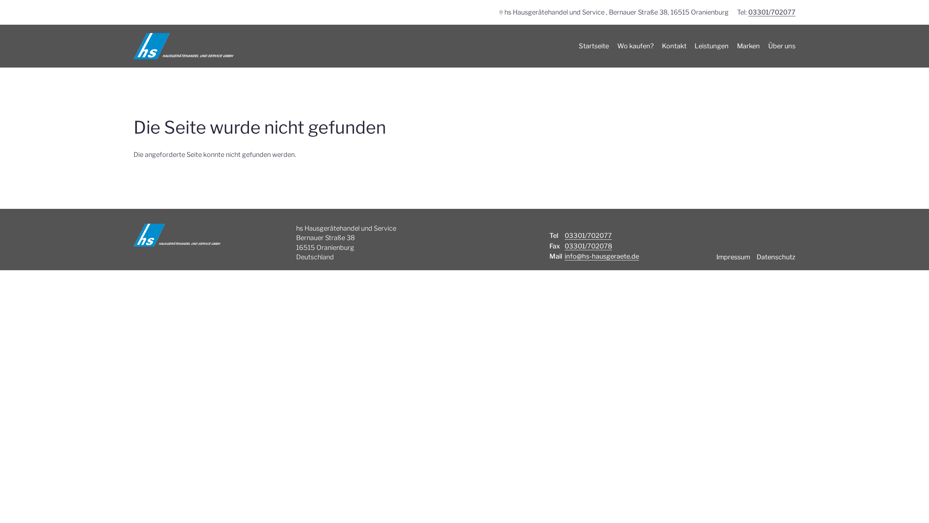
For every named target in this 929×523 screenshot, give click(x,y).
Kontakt (674, 46)
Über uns (781, 46)
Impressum (733, 257)
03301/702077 (771, 12)
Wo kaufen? (635, 46)
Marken (748, 46)
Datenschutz (776, 257)
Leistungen (712, 46)
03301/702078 (588, 246)
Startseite (594, 46)
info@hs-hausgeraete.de (602, 256)
